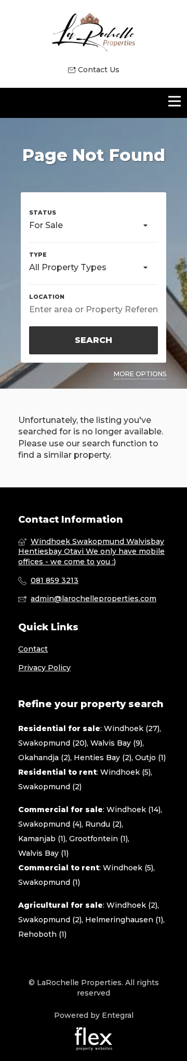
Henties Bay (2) (102, 757)
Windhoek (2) (131, 905)
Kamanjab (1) (41, 838)
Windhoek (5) (125, 772)
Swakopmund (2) (50, 786)
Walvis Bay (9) (116, 743)
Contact (33, 649)
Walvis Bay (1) (43, 853)
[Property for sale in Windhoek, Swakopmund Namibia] (93, 32)
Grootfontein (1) (98, 838)
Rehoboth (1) (42, 934)
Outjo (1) (150, 757)
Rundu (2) (103, 824)
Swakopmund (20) (52, 743)
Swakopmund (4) (50, 824)
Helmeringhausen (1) (124, 919)
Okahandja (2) (44, 757)
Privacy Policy (44, 667)
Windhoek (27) (131, 728)
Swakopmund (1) (49, 882)
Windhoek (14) (133, 809)
